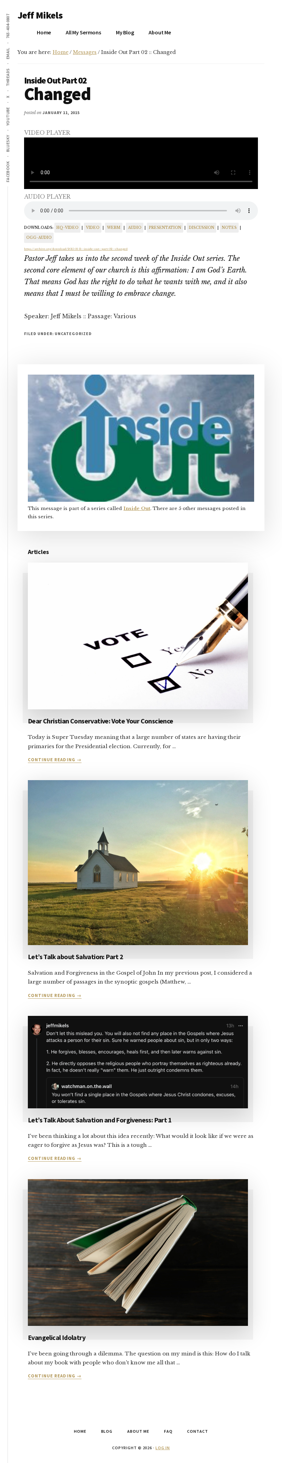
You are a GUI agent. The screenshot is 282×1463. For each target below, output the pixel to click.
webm (113, 227)
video (92, 227)
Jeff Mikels (40, 15)
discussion (201, 227)
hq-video (67, 227)
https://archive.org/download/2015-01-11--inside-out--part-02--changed (76, 249)
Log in (162, 1447)
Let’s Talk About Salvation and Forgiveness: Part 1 (100, 1120)
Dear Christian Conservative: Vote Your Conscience (100, 721)
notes (229, 227)
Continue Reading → (55, 760)
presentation (165, 227)
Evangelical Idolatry (56, 1337)
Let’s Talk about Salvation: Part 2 (75, 956)
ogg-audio (39, 237)
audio (134, 227)
